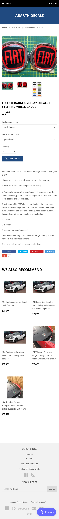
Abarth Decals (29, 15)
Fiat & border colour (10, 134)
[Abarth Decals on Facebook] (26, 475)
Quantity (5, 146)
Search (29, 454)
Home (4, 27)
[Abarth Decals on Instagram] (33, 475)
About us (29, 458)
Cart (55, 3)
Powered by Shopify (39, 502)
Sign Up (52, 489)
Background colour (10, 122)
